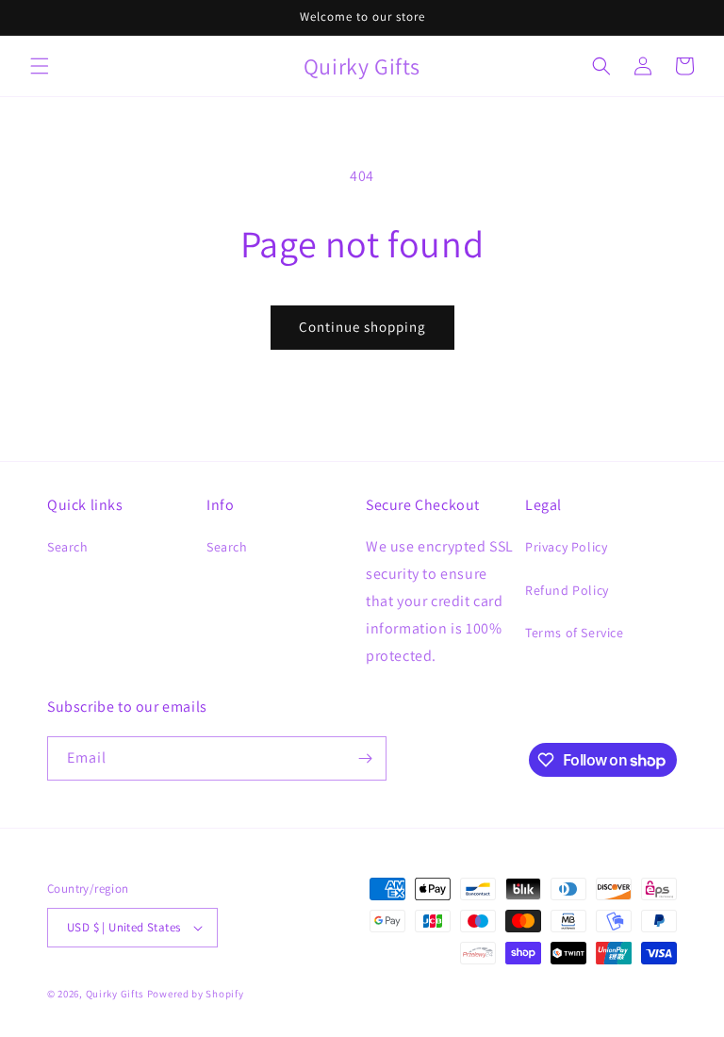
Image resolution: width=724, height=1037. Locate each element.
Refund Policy (567, 590)
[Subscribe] (365, 758)
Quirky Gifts (115, 993)
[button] (39, 66)
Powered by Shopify (195, 993)
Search (68, 546)
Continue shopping (362, 327)
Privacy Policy (566, 546)
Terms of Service (574, 632)
